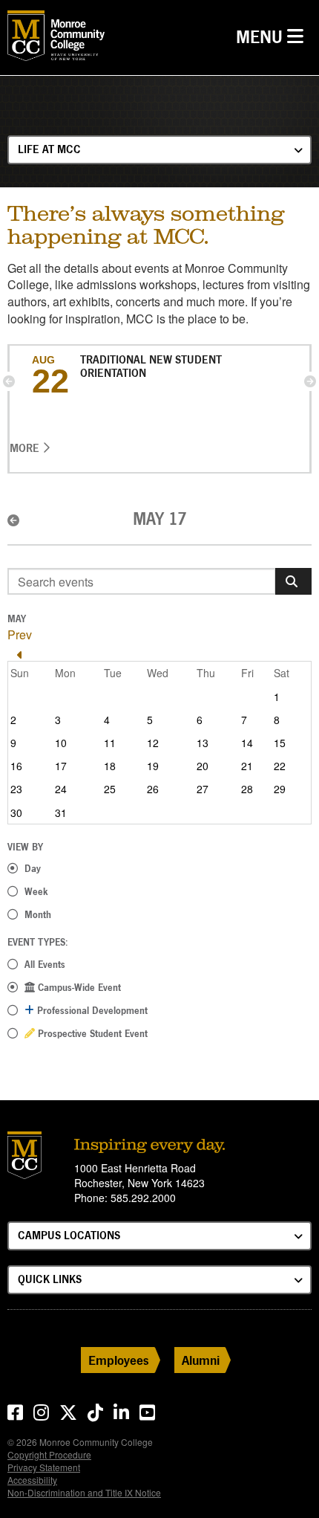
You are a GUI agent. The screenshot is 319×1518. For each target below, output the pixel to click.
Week (36, 891)
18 (110, 765)
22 (280, 765)
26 (153, 788)
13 (202, 742)
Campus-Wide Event (78, 987)
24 (61, 788)
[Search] (293, 581)
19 (153, 765)
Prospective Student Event (91, 1033)
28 (247, 788)
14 (247, 742)
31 (61, 812)
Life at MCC (49, 149)
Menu (273, 36)
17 (61, 765)
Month (37, 914)
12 (153, 742)
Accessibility (32, 1479)
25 (110, 788)
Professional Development (91, 1010)
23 (16, 788)
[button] (8, 381)
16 (16, 765)
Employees (118, 1360)
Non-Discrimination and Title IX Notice (84, 1492)
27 (202, 788)
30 (16, 812)
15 (280, 742)
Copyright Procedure (49, 1454)
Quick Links (50, 1279)
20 (202, 765)
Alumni (201, 1360)
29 (280, 788)
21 (247, 765)
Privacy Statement (43, 1467)
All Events (44, 964)
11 (110, 742)
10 (61, 742)
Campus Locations (69, 1235)
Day (32, 868)
